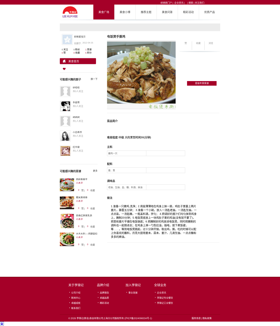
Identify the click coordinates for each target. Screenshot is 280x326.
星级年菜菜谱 (202, 83)
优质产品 (209, 12)
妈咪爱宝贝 (80, 36)
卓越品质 (104, 298)
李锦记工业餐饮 (165, 303)
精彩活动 (188, 12)
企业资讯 (178, 3)
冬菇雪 (76, 102)
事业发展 (133, 292)
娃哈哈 (76, 87)
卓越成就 (75, 303)
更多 (95, 171)
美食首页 (73, 61)
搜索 (191, 3)
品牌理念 (104, 292)
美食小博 (125, 12)
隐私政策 (207, 318)
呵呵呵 (76, 117)
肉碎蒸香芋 (81, 179)
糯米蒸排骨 (81, 197)
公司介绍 (75, 292)
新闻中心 (75, 298)
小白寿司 (77, 132)
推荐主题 (146, 12)
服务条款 (196, 318)
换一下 (94, 79)
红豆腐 (76, 147)
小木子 (79, 183)
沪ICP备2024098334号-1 (138, 318)
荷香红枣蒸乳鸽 (84, 215)
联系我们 (75, 308)
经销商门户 (166, 3)
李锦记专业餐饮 (165, 298)
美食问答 (167, 12)
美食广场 (103, 12)
